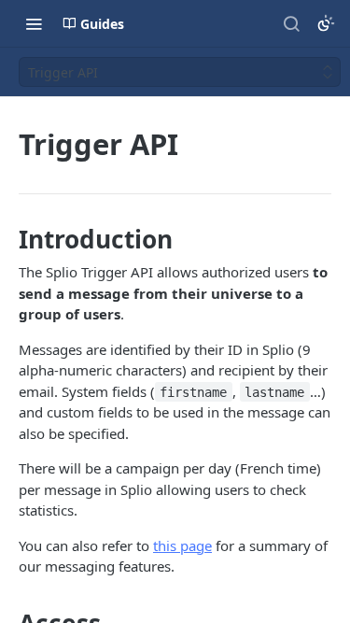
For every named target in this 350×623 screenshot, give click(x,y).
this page (182, 545)
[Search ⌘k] (291, 23)
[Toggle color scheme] (326, 23)
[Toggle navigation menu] (34, 23)
